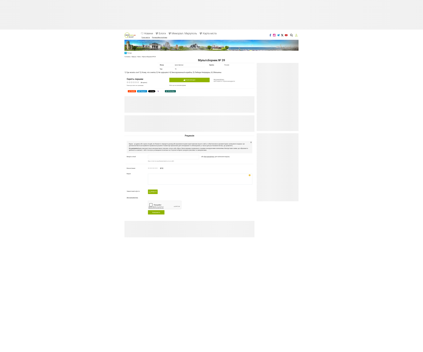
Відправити (156, 212)
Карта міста (210, 33)
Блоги (162, 33)
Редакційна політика (159, 37)
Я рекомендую (190, 80)
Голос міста (146, 37)
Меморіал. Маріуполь (184, 33)
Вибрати (154, 191)
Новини (148, 33)
